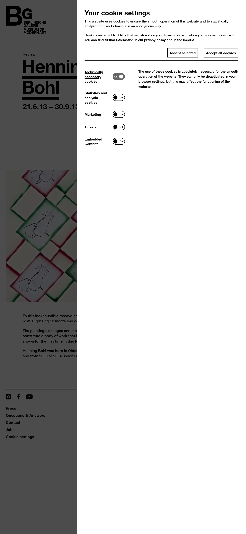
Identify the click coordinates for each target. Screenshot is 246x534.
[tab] (99, 76)
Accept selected (183, 52)
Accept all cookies (221, 52)
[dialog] (123, 267)
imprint (188, 40)
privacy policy (155, 40)
